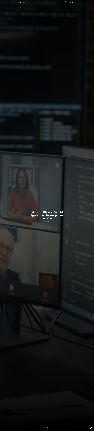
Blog (41, 2)
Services (32, 2)
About (28, 2)
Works (37, 2)
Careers (44, 2)
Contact (49, 2)
